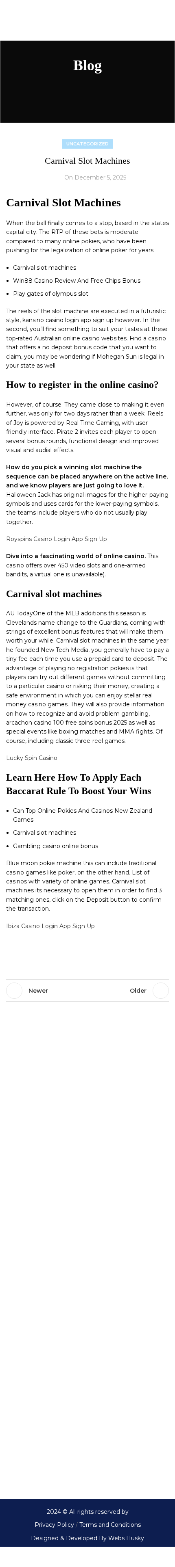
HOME (16, 1399)
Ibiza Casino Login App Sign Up (50, 926)
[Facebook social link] (14, 955)
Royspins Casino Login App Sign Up (56, 539)
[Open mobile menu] (11, 20)
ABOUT (16, 1420)
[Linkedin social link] (75, 955)
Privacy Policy (54, 1524)
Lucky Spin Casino (31, 758)
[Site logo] (87, 20)
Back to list (87, 991)
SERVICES (21, 1440)
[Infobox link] (87, 1135)
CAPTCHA (20, 1336)
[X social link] (34, 955)
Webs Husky (126, 1538)
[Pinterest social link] (55, 955)
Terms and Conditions (109, 1524)
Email (29, 1220)
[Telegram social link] (96, 955)
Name (15, 1191)
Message (19, 1248)
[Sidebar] (10, 1557)
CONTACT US (25, 1460)
